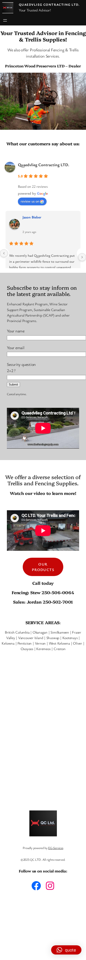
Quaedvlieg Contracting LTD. (49, 4)
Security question (21, 367)
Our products (43, 567)
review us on (30, 201)
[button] (66, 949)
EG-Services (55, 848)
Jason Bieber (31, 217)
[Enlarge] (80, 78)
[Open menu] (5, 20)
